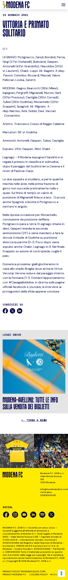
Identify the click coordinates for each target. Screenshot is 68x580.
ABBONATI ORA (51, 451)
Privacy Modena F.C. (15, 574)
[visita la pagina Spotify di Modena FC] (42, 515)
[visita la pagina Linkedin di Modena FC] (33, 515)
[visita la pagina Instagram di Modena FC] (15, 515)
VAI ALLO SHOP (17, 451)
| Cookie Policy (38, 574)
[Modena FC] (16, 4)
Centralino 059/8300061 (48, 494)
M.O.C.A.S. (56, 574)
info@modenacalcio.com (52, 489)
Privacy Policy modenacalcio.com (24, 571)
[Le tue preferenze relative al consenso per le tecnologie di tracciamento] (61, 573)
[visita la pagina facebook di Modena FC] (6, 515)
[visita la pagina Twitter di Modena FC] (51, 515)
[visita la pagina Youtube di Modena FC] (24, 515)
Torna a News (34, 420)
